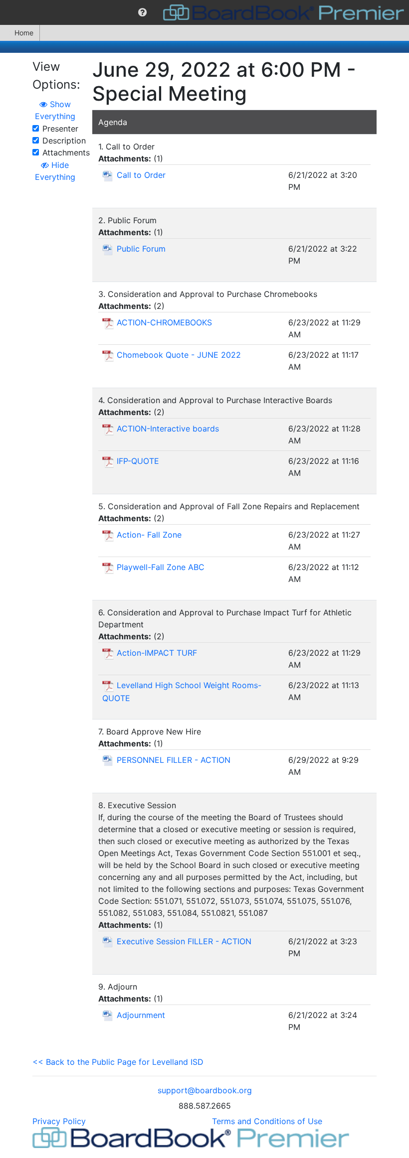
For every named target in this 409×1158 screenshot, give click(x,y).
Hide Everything (55, 171)
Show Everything (55, 110)
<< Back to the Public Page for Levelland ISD (118, 1062)
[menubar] (204, 12)
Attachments (66, 152)
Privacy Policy (59, 1121)
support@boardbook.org (205, 1090)
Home (23, 32)
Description (64, 140)
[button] (142, 12)
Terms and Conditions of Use (267, 1121)
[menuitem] (142, 12)
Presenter (60, 129)
